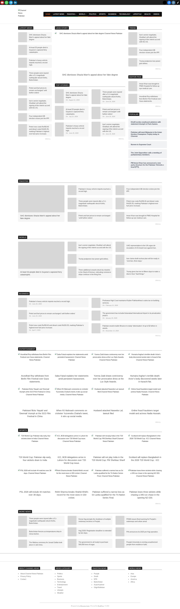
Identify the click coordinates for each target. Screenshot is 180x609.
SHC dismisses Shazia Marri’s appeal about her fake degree (40, 37)
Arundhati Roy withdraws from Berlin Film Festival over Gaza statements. (150, 99)
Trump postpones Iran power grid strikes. (93, 259)
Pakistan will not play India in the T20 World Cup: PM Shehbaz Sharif (108, 458)
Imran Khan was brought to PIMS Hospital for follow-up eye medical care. (149, 86)
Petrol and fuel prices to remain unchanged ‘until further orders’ (38, 90)
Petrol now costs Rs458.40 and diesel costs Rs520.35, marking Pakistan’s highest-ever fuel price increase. (142, 203)
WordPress (101, 606)
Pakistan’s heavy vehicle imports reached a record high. (38, 62)
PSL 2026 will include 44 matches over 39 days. (34, 493)
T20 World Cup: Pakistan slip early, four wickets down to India (35, 458)
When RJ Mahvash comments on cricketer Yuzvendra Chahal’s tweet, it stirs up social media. (71, 413)
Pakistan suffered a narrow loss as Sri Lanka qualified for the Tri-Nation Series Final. (108, 495)
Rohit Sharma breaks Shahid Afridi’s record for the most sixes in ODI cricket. (71, 495)
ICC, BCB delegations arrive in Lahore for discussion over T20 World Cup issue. (71, 460)
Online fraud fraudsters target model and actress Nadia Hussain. (145, 412)
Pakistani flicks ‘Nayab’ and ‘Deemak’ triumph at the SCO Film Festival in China (35, 413)
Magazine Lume (85, 606)
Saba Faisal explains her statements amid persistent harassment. (71, 377)
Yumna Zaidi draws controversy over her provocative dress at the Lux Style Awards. (108, 379)
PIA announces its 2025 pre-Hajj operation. (142, 532)
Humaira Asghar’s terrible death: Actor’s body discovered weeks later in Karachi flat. (145, 379)
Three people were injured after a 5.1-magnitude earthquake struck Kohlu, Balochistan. (92, 203)
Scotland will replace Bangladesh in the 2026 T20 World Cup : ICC (145, 458)
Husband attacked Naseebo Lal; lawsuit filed (108, 412)
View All (48, 139)
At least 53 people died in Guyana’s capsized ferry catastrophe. (38, 50)
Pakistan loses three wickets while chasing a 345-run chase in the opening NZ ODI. (145, 495)
